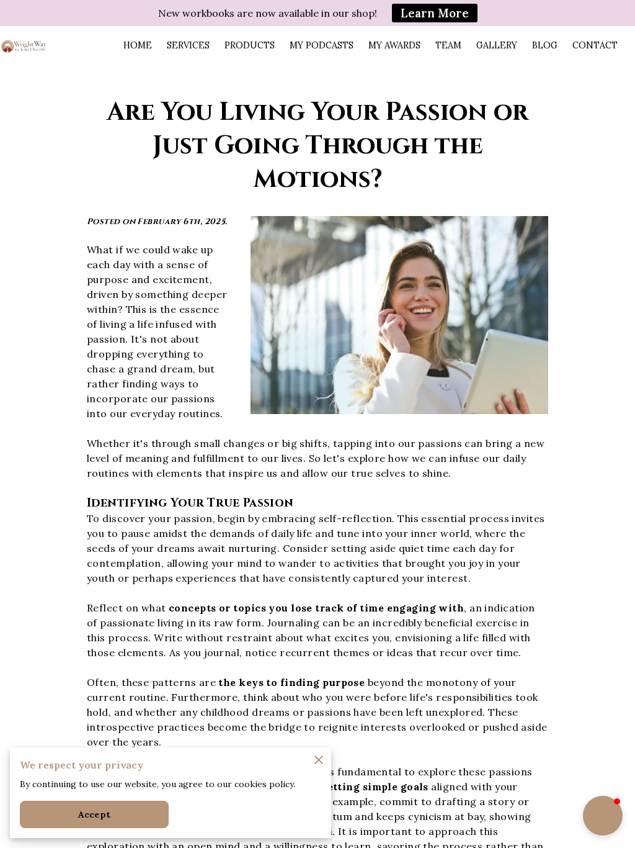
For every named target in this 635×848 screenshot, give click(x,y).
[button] (603, 816)
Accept (94, 814)
